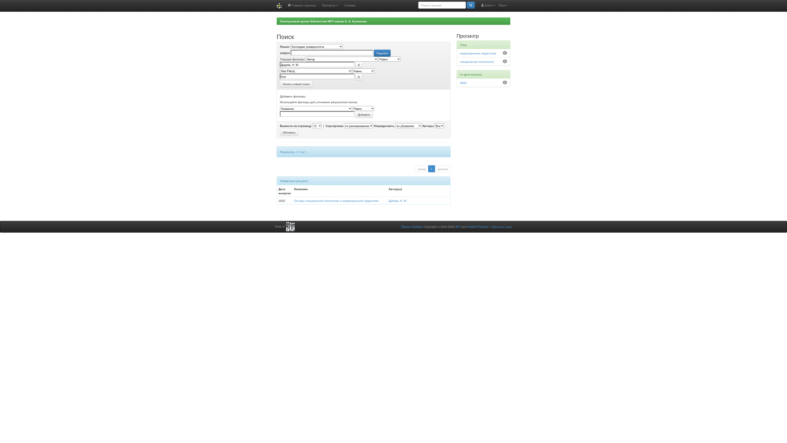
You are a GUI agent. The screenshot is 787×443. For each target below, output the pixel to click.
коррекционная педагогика (478, 53)
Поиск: (285, 47)
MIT (458, 227)
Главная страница (303, 5)
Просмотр (329, 5)
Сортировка (334, 126)
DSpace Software (412, 227)
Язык (502, 5)
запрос (285, 53)
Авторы (428, 126)
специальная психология (477, 61)
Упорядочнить (384, 126)
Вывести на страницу (295, 126)
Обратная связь (501, 227)
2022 (463, 83)
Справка (350, 5)
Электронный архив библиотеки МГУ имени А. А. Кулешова (323, 21)
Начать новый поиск (296, 84)
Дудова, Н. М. (398, 201)
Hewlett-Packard (477, 227)
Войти (489, 5)
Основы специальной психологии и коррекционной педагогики (336, 201)
